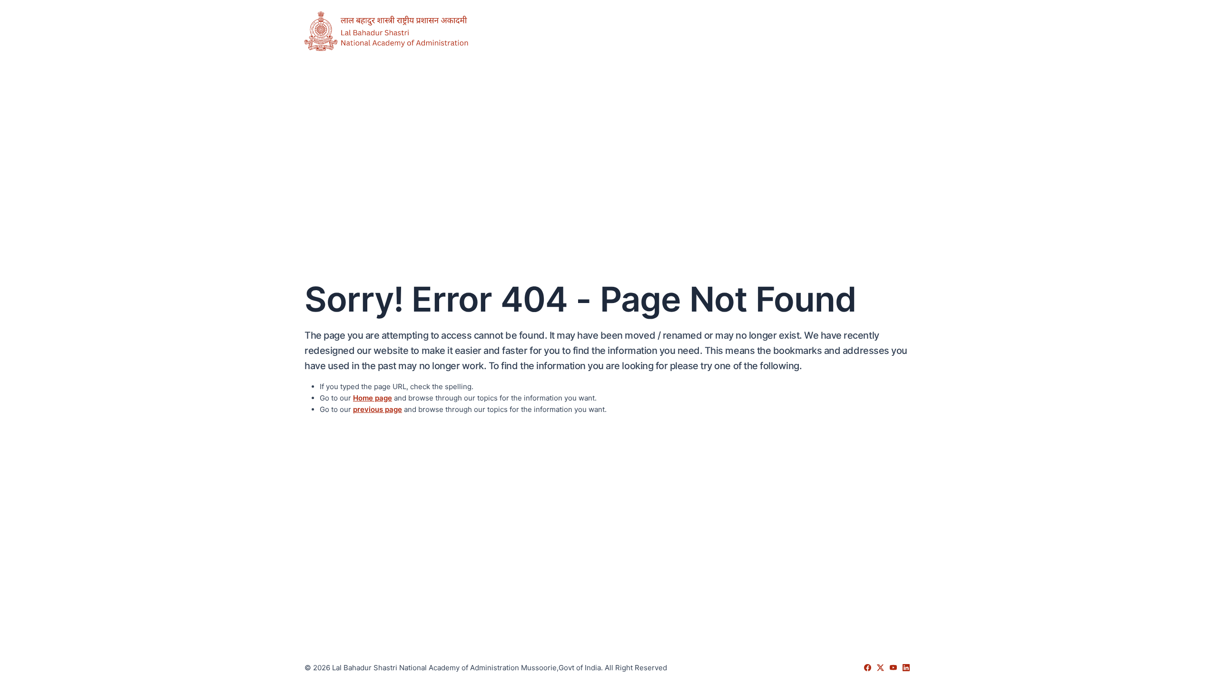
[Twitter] (881, 667)
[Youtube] (894, 667)
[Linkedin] (906, 667)
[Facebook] (868, 667)
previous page (377, 409)
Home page (372, 397)
